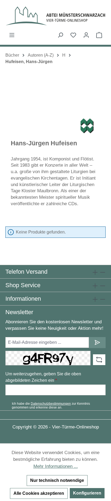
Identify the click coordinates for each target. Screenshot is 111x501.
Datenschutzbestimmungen (51, 404)
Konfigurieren (87, 493)
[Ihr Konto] (86, 35)
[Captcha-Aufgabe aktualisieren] (99, 359)
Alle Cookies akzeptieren (38, 493)
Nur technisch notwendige (57, 480)
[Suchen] (60, 35)
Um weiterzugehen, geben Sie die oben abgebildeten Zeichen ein (43, 377)
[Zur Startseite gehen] (55, 15)
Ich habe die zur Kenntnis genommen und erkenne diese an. (51, 405)
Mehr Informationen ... (55, 466)
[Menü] (11, 35)
